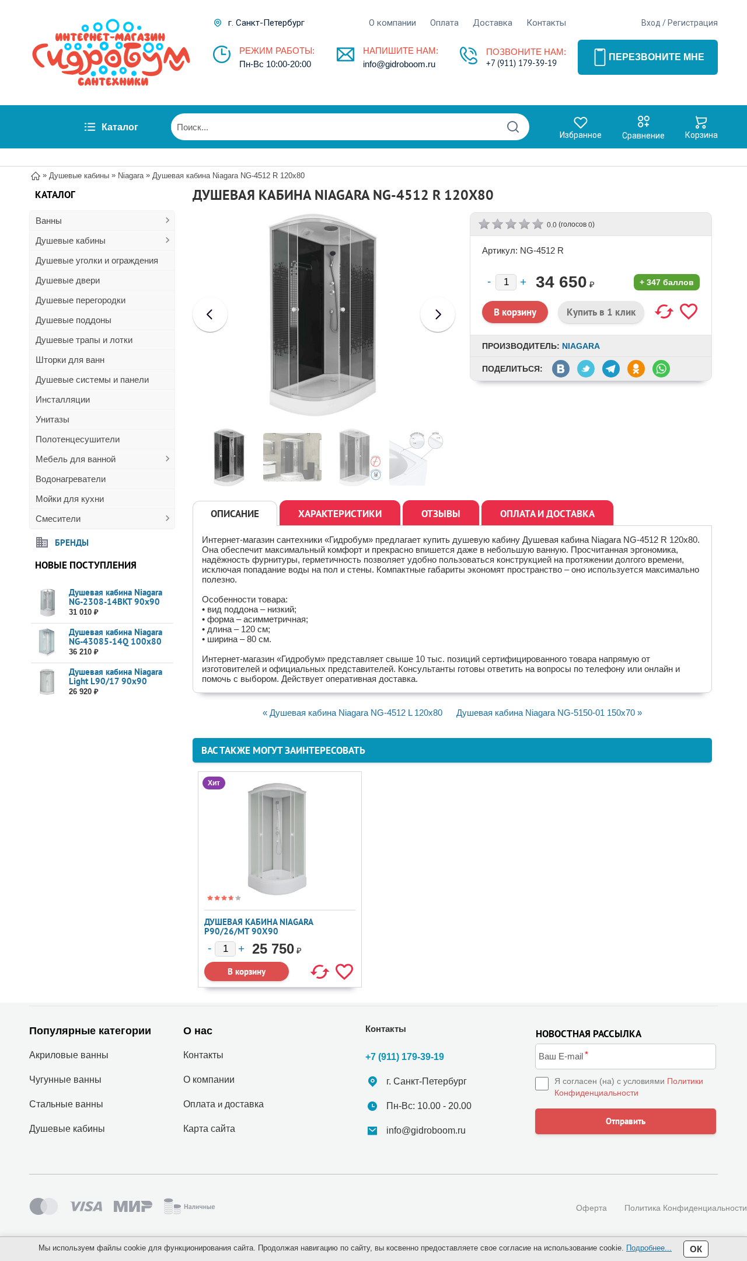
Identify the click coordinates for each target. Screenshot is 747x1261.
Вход (651, 22)
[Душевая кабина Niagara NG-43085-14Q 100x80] (47, 642)
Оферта (591, 1207)
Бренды (72, 542)
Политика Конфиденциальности (685, 1207)
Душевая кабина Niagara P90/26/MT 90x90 (258, 926)
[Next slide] (437, 314)
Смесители (58, 519)
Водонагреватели (71, 479)
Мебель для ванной (76, 459)
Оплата (444, 23)
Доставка (492, 23)
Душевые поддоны (73, 320)
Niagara (581, 346)
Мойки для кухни (70, 499)
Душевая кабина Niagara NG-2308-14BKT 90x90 (115, 597)
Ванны (49, 221)
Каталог (120, 127)
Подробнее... (649, 1247)
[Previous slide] (210, 314)
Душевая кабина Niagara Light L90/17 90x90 (115, 676)
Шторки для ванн (70, 360)
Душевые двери (68, 280)
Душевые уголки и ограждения (97, 260)
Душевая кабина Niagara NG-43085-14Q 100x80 (115, 636)
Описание (235, 513)
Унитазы (52, 419)
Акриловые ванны (69, 1055)
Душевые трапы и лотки (84, 340)
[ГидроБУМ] (111, 53)
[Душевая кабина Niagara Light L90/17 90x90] (47, 682)
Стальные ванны (66, 1104)
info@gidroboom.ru (399, 64)
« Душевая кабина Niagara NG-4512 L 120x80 (352, 713)
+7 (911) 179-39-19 (521, 62)
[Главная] (35, 175)
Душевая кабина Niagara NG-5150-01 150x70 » (549, 713)
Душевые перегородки (80, 300)
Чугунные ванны (65, 1080)
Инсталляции (63, 399)
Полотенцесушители (78, 439)
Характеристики (340, 513)
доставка (244, 1104)
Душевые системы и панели (92, 379)
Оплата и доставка (547, 513)
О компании (392, 23)
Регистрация (693, 22)
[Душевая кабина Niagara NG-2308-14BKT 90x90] (47, 603)
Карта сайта (209, 1129)
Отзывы (440, 513)
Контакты (546, 23)
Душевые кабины (71, 240)
